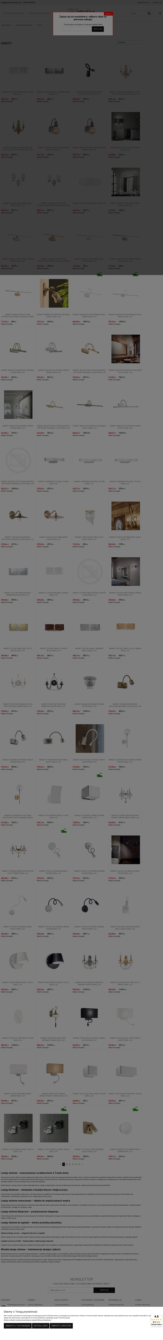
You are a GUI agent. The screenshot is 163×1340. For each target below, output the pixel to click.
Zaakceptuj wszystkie (61, 1326)
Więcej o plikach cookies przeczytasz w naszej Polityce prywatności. (27, 1320)
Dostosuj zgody (41, 1326)
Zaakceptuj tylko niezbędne (17, 1326)
